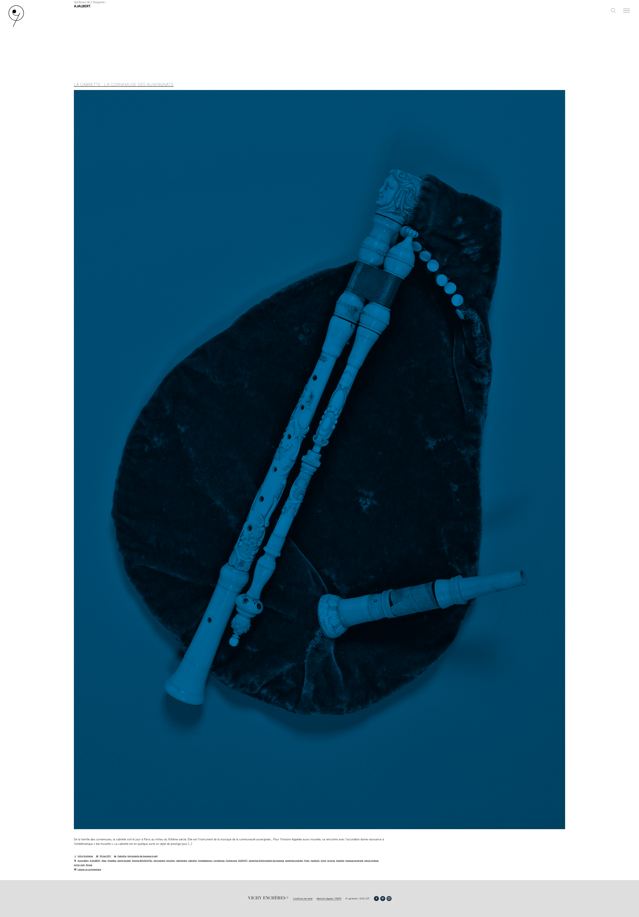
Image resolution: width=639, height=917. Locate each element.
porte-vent (79, 865)
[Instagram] (389, 898)
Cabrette (121, 856)
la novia (331, 860)
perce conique (371, 860)
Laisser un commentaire (89, 869)
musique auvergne (354, 860)
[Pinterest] (382, 898)
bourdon (170, 860)
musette (340, 860)
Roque (89, 865)
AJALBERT (95, 860)
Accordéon (83, 860)
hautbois (315, 860)
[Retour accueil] (16, 26)
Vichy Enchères (85, 856)
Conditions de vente (303, 898)
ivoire (323, 860)
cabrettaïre (181, 860)
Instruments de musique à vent (142, 856)
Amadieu (111, 860)
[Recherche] (613, 11)
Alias (104, 860)
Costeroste (231, 860)
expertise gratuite (294, 860)
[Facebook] (376, 898)
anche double (124, 860)
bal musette (159, 860)
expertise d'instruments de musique (266, 860)
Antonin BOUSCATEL (142, 860)
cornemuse (218, 860)
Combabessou (205, 860)
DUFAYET (243, 860)
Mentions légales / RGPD (329, 898)
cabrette (192, 860)
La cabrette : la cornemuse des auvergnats (123, 84)
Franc (307, 860)
